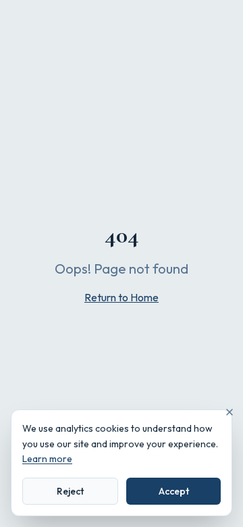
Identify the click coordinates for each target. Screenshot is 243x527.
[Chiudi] (229, 412)
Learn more (47, 459)
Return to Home (121, 297)
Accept (174, 491)
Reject (70, 491)
